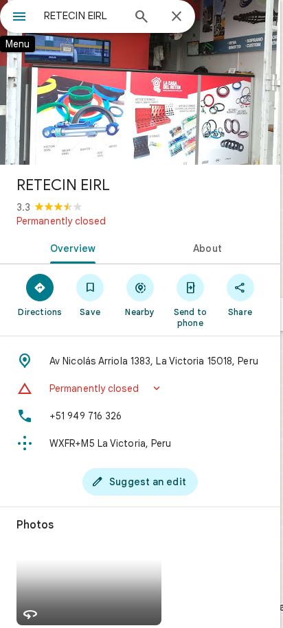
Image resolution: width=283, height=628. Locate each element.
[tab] (70, 247)
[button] (140, 388)
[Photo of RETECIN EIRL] (140, 82)
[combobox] (83, 16)
